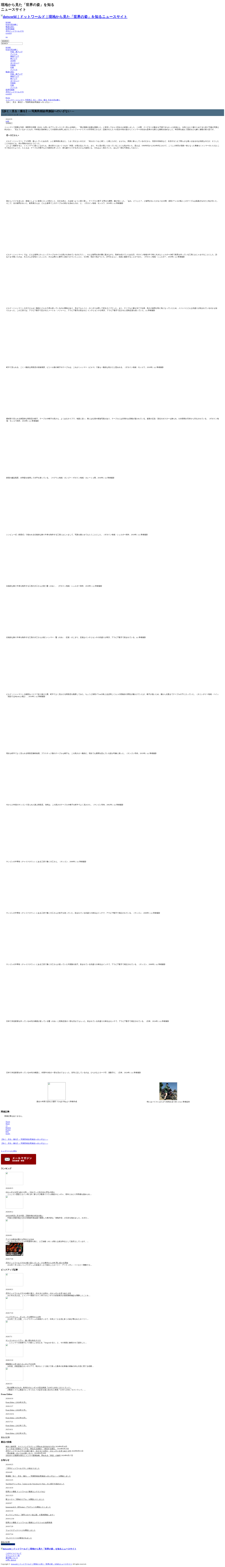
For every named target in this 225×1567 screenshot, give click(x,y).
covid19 (9, 33)
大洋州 (13, 61)
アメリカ (13, 54)
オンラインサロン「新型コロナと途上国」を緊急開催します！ (30, 1515)
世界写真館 (10, 29)
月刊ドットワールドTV (15, 31)
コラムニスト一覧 (13, 1556)
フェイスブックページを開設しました (21, 1530)
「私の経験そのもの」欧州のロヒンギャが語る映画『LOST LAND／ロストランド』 (39, 1388)
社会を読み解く (12, 24)
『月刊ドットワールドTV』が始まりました (23, 1468)
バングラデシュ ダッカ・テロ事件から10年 (23, 1317)
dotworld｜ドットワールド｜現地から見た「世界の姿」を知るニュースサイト (41, 1564)
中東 (12, 67)
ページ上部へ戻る (8, 1544)
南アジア (13, 58)
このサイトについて (13, 1553)
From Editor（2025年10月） (16, 1418)
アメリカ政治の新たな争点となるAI (20, 1239)
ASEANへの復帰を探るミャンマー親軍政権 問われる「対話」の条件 (33, 1455)
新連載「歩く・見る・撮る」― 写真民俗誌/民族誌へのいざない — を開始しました (38, 1476)
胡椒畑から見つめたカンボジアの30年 (21, 1364)
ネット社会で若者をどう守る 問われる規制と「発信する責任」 (31, 1449)
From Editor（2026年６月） (16, 1402)
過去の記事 (5, 1437)
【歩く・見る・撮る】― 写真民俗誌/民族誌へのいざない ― (24, 1139)
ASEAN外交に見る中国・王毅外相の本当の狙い (24, 1216)
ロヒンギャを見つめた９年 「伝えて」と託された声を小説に (30, 1192)
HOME (8, 22)
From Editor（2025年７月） (16, 1426)
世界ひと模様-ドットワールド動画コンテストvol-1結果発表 (29, 1522)
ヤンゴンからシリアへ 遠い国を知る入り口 (23, 1340)
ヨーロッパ (14, 63)
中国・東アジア (16, 52)
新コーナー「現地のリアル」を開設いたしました (25, 1499)
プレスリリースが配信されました (19, 1538)
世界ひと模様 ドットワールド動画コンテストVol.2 (25, 1492)
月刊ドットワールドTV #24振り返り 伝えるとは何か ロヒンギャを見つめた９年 (38, 1293)
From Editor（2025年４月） (16, 1433)
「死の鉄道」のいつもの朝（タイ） (20, 1453)
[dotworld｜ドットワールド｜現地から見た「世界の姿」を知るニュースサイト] (64, 17)
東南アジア (14, 56)
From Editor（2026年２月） (16, 1410)
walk (7, 121)
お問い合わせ (11, 1560)
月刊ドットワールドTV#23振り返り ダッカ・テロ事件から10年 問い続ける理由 (37, 1263)
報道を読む (10, 27)
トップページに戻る (9, 1151)
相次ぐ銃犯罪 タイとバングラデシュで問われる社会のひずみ (30, 1446)
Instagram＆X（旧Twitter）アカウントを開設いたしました (28, 1507)
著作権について (12, 1558)
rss (7, 37)
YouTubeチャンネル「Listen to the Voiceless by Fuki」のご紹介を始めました (35, 1484)
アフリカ (13, 70)
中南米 (13, 65)
